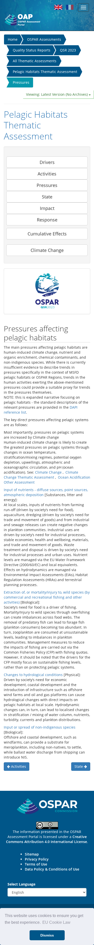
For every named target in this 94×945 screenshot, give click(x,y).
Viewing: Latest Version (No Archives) (57, 94)
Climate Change (48, 472)
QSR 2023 (68, 50)
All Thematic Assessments (34, 60)
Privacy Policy (37, 859)
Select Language (21, 884)
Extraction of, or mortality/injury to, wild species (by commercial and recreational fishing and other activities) (47, 597)
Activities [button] (47, 174)
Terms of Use (36, 864)
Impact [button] (47, 208)
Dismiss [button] (47, 935)
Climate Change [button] (47, 250)
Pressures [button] (47, 185)
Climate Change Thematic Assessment (41, 475)
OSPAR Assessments (44, 39)
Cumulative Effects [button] (47, 234)
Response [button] (47, 220)
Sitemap (32, 854)
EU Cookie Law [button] (56, 922)
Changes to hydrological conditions (33, 674)
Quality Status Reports (31, 50)
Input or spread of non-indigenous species (39, 727)
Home (13, 39)
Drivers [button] (47, 162)
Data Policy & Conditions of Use (52, 869)
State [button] (47, 197)
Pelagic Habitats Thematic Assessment (45, 71)
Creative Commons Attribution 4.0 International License (46, 839)
